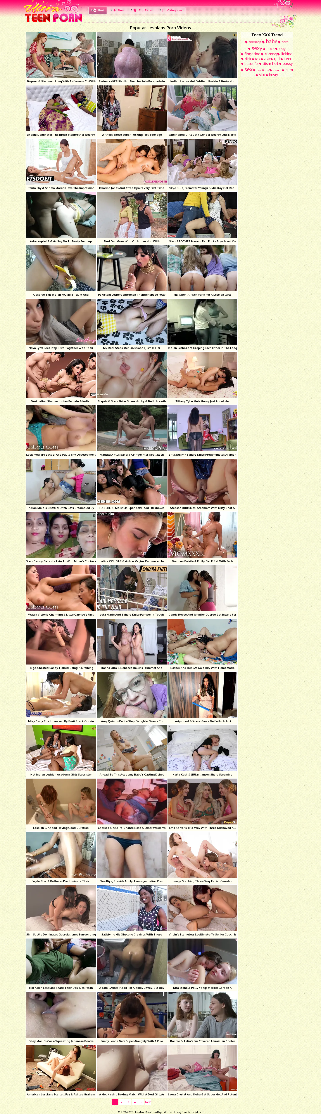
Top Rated (145, 10)
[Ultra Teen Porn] (54, 22)
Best (101, 10)
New (120, 10)
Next (148, 1102)
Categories (174, 10)
